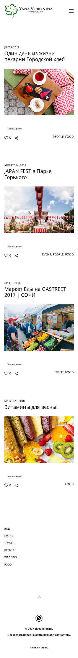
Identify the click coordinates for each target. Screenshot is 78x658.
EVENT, (46, 254)
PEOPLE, (58, 136)
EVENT (9, 29)
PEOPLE (44, 29)
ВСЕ (7, 528)
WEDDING (63, 29)
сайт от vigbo (39, 648)
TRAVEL (26, 29)
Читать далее (14, 128)
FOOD (8, 34)
